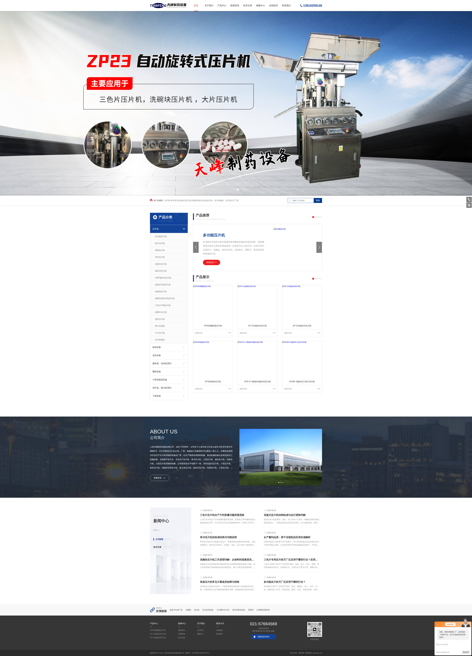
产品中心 (221, 5)
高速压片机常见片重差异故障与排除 (219, 581)
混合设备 (157, 355)
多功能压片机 (161, 236)
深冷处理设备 (208, 610)
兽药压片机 (160, 319)
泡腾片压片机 (161, 312)
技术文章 (247, 5)
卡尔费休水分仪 (222, 610)
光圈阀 (188, 610)
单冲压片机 (160, 257)
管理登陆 (308, 653)
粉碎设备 (157, 347)
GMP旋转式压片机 (163, 278)
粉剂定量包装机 (238, 610)
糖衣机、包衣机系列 (162, 363)
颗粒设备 (157, 371)
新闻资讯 (234, 5)
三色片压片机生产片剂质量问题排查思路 (222, 515)
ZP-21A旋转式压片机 (257, 326)
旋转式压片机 (161, 271)
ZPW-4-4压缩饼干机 (219, 235)
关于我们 (209, 5)
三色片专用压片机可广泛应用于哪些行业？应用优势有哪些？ (292, 559)
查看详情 (198, 333)
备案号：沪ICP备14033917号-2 (197, 653)
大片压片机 (160, 333)
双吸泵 (251, 610)
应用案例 (181, 634)
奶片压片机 (160, 243)
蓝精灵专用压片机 (163, 285)
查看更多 (158, 478)
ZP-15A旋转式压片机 (302, 326)
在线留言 (273, 5)
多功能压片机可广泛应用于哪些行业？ (285, 581)
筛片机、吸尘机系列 (162, 388)
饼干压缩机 (160, 326)
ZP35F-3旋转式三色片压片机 (302, 382)
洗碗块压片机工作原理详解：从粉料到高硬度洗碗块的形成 (228, 559)
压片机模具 (160, 340)
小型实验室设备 (160, 380)
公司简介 (200, 630)
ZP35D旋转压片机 (213, 382)
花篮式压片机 (161, 264)
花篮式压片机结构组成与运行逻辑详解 (285, 515)
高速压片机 (160, 250)
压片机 (156, 229)
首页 (196, 5)
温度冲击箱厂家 (176, 610)
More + (156, 530)
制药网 (301, 653)
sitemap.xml (317, 653)
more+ (318, 217)
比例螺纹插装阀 (263, 610)
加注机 (196, 610)
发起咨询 (466, 652)
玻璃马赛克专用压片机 (165, 298)
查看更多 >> (211, 262)
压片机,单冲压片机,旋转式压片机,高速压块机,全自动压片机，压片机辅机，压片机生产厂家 (201, 200)
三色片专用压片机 (163, 305)
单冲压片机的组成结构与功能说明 (218, 537)
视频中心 (260, 5)
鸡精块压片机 (161, 291)
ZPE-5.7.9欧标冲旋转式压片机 (257, 382)
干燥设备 (157, 396)
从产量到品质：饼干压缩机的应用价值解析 (287, 537)
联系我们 (286, 5)
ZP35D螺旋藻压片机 (213, 326)
